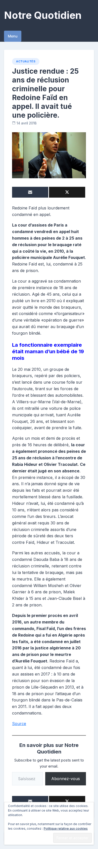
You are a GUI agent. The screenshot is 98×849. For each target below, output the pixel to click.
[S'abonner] (30, 192)
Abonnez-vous (65, 778)
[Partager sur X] (67, 192)
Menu (13, 36)
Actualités (25, 61)
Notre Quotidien (42, 15)
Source (19, 723)
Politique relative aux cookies (66, 828)
